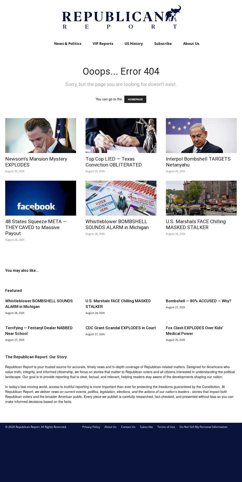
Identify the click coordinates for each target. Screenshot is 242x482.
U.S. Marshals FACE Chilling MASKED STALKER (196, 224)
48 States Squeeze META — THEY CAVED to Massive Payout (36, 227)
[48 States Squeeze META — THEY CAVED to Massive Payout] (40, 198)
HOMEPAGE (135, 99)
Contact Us (128, 427)
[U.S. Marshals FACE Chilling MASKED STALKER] (201, 198)
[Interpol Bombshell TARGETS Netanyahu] (201, 135)
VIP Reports (103, 43)
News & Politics (67, 43)
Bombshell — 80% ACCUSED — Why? (198, 301)
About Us (191, 43)
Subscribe (163, 43)
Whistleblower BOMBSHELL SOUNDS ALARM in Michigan (117, 224)
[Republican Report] (121, 19)
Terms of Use (166, 427)
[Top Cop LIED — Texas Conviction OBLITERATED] (121, 135)
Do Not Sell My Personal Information (203, 427)
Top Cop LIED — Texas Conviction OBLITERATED (114, 162)
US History (134, 43)
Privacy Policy (91, 427)
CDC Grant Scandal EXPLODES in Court (121, 327)
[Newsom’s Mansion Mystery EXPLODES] (40, 135)
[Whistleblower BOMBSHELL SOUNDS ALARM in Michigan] (121, 198)
